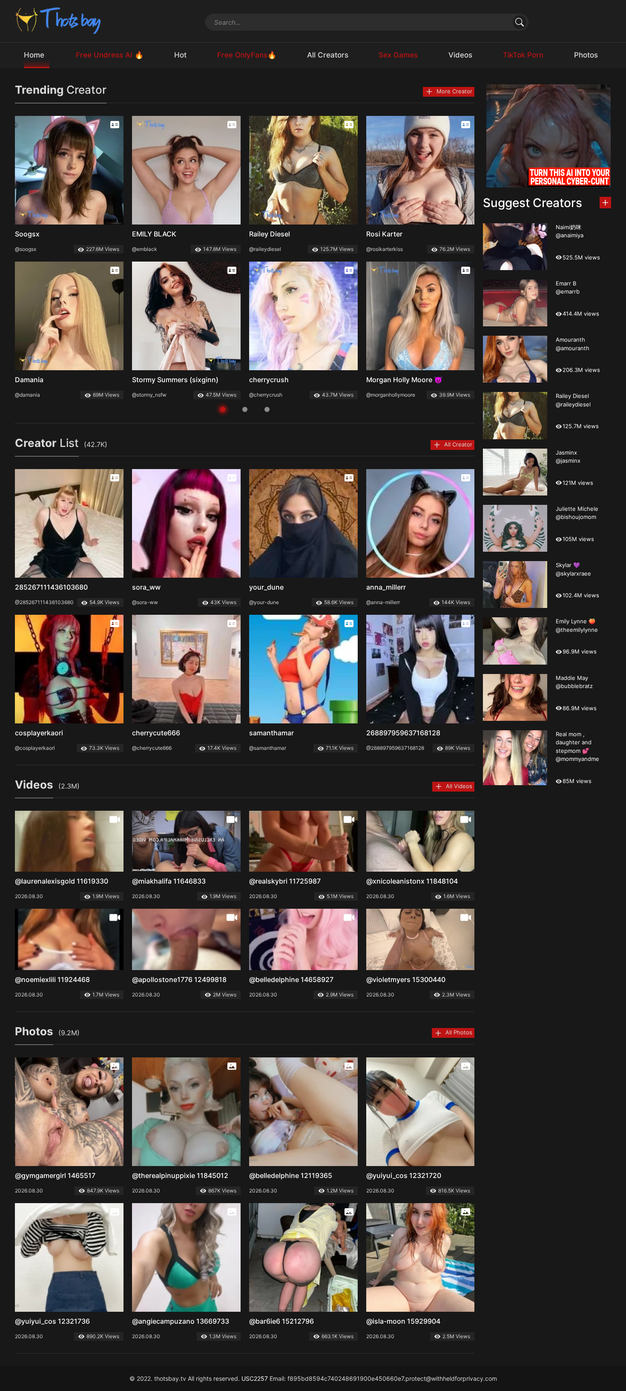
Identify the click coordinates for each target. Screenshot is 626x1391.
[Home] (59, 20)
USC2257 (254, 1378)
